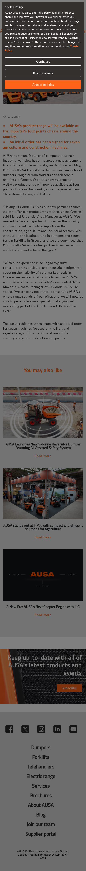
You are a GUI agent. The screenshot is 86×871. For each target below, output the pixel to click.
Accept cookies (43, 84)
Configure (43, 61)
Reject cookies (43, 73)
